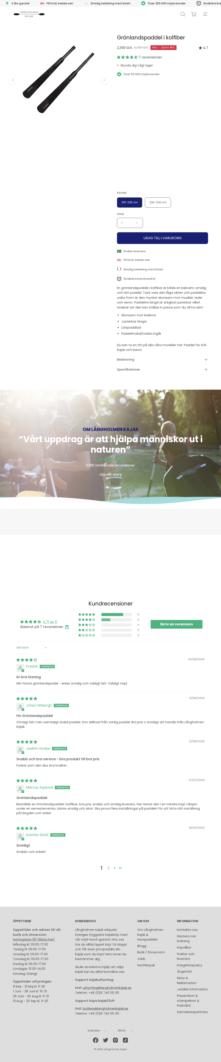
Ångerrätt (184, 971)
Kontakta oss (187, 930)
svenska (94, 1030)
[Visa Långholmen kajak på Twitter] (105, 1040)
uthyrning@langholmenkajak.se (107, 988)
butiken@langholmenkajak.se (105, 1008)
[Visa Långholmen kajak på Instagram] (115, 1040)
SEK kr (122, 1030)
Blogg (141, 946)
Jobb (141, 959)
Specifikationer (128, 369)
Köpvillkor (184, 947)
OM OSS (143, 921)
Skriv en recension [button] (176, 624)
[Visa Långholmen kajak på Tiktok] (125, 1040)
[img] (203, 48)
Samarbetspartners (192, 1012)
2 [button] (108, 867)
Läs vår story (110, 474)
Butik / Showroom (151, 952)
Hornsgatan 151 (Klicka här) (34, 939)
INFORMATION (187, 921)
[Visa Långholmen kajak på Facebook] (95, 1040)
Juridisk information (192, 989)
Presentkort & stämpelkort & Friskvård (188, 1001)
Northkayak (146, 965)
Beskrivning (125, 359)
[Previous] (13, 80)
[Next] (104, 80)
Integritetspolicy (189, 965)
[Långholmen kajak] (29, 14)
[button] (128, 57)
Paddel (189, 345)
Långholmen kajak (115, 1049)
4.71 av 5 (50, 621)
